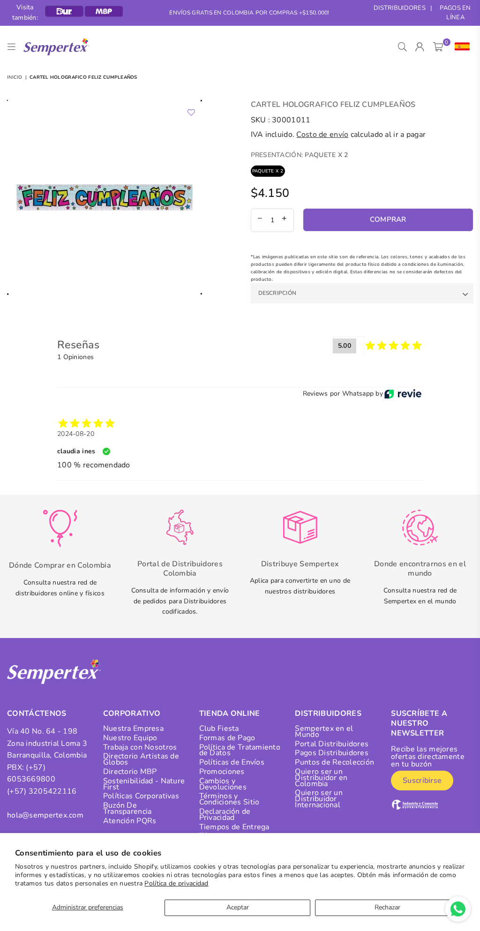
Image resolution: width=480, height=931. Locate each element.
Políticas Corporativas (141, 796)
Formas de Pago (227, 738)
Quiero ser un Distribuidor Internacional (319, 799)
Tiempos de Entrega (234, 827)
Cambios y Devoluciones (223, 784)
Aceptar (237, 907)
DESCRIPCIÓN (277, 293)
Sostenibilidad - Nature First (144, 784)
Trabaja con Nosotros (140, 747)
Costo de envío (322, 134)
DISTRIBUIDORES (400, 8)
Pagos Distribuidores (331, 753)
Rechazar (387, 907)
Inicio (14, 77)
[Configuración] (460, 47)
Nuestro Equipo (130, 738)
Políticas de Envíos (231, 762)
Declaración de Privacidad (225, 814)
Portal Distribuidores (331, 744)
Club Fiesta (219, 728)
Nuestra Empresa (133, 728)
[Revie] (403, 393)
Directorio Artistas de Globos (141, 759)
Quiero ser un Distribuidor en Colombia (321, 777)
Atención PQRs (130, 821)
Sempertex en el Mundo (324, 731)
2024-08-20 (75, 433)
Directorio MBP (130, 771)
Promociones (222, 771)
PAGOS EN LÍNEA (455, 13)
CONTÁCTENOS (37, 713)
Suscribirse (422, 780)
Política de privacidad (176, 883)
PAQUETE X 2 (268, 171)
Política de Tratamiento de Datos (239, 750)
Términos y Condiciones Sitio (229, 799)
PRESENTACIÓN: (299, 154)
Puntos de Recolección (334, 762)
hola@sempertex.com (45, 815)
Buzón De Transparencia (127, 808)
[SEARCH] (402, 47)
